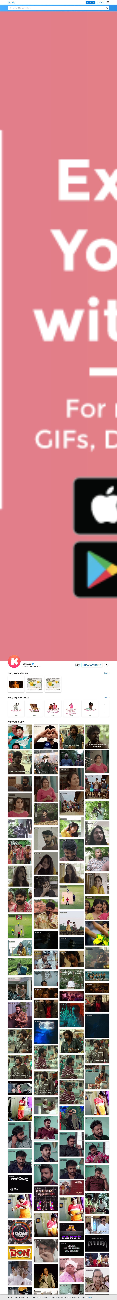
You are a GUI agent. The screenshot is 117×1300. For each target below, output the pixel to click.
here (90, 1297)
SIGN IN (101, 2)
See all (106, 673)
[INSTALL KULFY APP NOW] (91, 667)
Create (91, 2)
